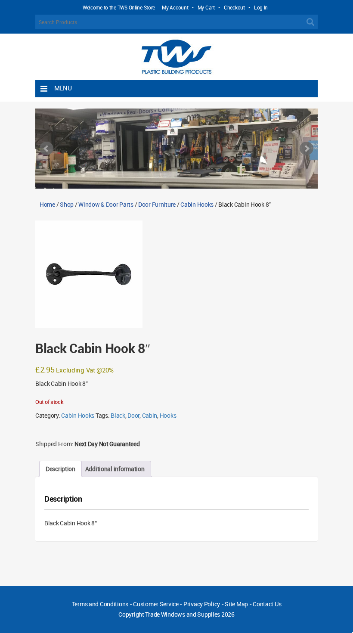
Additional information (115, 469)
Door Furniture (157, 204)
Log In (261, 7)
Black (118, 415)
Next (306, 148)
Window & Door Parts (105, 204)
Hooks (168, 415)
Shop (67, 204)
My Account (175, 7)
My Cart (206, 7)
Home (47, 204)
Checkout (234, 7)
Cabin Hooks (197, 204)
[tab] (60, 469)
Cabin (150, 415)
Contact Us (267, 604)
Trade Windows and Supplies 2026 (189, 614)
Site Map (236, 604)
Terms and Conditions (100, 604)
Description (60, 469)
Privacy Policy (201, 604)
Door (133, 415)
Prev (46, 148)
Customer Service (156, 604)
